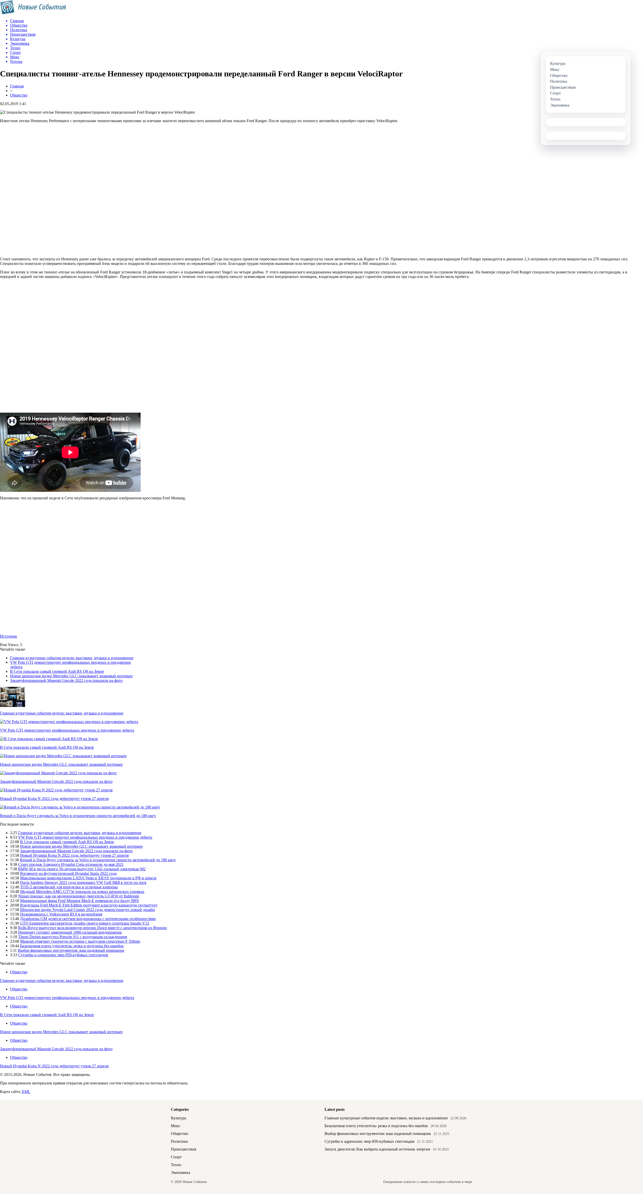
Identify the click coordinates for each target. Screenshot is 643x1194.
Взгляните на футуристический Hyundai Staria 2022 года (68, 873)
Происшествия (183, 1149)
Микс (175, 1126)
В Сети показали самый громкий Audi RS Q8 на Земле (57, 671)
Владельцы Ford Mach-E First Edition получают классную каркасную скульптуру (88, 905)
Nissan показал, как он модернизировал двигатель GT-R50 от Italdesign (78, 896)
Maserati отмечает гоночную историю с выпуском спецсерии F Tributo (80, 941)
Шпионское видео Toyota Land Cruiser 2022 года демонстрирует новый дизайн (87, 910)
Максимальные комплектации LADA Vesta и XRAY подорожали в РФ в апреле (88, 878)
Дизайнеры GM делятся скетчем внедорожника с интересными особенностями (88, 919)
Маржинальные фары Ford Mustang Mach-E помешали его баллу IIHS (79, 900)
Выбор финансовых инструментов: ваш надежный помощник (71, 950)
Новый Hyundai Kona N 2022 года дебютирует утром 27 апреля (54, 798)
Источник (8, 636)
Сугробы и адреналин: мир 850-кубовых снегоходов (63, 955)
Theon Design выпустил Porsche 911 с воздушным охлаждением (72, 937)
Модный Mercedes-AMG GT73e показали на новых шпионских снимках (82, 891)
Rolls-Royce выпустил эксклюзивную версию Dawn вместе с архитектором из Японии (92, 928)
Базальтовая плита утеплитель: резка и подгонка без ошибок (72, 946)
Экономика (180, 1172)
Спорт (176, 1157)
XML (25, 1091)
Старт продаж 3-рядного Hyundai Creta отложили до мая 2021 (71, 864)
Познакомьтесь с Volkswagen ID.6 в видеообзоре (61, 914)
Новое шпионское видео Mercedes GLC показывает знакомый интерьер (71, 676)
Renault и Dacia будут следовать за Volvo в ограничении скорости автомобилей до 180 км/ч (78, 816)
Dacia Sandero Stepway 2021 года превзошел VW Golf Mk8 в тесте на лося (83, 882)
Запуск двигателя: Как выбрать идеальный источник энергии (377, 1149)
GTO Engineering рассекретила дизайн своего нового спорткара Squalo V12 (84, 923)
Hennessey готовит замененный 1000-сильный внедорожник (70, 932)
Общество (18, 95)
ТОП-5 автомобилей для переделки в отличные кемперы (69, 887)
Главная (17, 86)
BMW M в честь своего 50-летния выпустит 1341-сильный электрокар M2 (82, 869)
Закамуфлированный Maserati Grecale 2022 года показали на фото (66, 680)
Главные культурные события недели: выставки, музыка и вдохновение (71, 658)
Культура (178, 1118)
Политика (179, 1141)
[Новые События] (33, 13)
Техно (176, 1165)
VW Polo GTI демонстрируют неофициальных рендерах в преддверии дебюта (67, 730)
